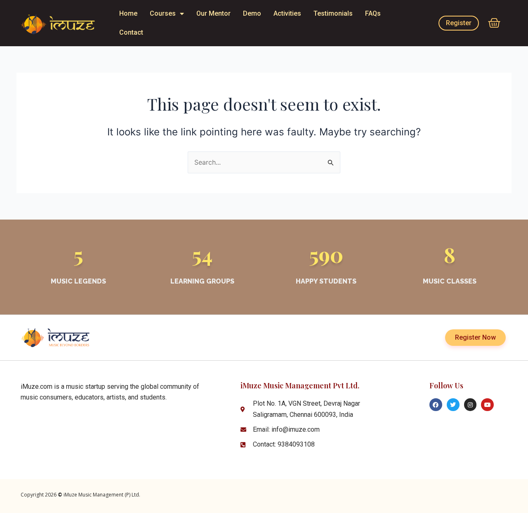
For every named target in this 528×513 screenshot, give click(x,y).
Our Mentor (213, 13)
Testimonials (333, 13)
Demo (252, 13)
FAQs (373, 13)
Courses (163, 13)
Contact (131, 32)
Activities (287, 13)
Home (128, 13)
